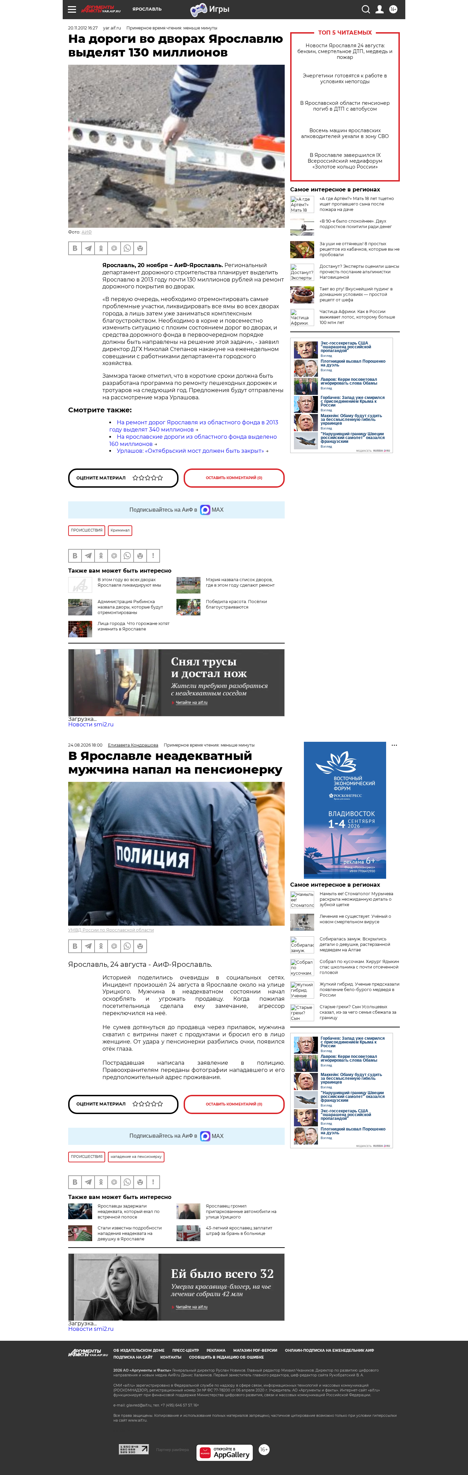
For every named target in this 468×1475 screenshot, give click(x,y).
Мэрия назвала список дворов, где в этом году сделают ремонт (240, 582)
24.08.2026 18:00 (85, 745)
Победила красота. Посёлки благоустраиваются (236, 604)
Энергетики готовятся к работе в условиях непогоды (345, 79)
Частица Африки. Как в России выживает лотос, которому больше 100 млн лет (357, 317)
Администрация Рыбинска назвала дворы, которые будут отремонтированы (130, 607)
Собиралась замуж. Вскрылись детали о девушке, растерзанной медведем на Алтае (355, 944)
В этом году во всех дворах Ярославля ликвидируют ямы (129, 582)
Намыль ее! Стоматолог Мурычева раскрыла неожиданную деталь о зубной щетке (356, 899)
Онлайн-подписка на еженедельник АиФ (329, 1350)
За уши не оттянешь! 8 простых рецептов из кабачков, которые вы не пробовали (359, 249)
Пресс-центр (185, 1350)
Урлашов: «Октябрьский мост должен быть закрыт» (190, 451)
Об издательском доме (138, 1350)
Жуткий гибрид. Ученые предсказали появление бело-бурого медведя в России (359, 990)
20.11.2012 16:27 (83, 27)
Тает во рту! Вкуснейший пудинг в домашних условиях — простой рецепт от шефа (356, 294)
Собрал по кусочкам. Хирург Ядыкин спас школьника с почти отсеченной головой (359, 967)
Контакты (170, 1357)
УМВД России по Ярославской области (111, 930)
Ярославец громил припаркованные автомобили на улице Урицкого (241, 1211)
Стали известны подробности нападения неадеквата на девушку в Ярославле (130, 1233)
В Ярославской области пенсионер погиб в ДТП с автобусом (345, 106)
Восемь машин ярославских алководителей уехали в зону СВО (345, 133)
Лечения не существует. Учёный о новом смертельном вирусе (355, 919)
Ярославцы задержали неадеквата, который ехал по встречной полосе (129, 1211)
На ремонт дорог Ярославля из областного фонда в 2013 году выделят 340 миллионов (193, 426)
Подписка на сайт (132, 1357)
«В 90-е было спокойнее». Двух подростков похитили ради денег (356, 223)
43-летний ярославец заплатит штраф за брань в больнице (239, 1230)
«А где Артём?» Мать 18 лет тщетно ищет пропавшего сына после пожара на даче (357, 204)
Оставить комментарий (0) (234, 478)
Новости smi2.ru (91, 724)
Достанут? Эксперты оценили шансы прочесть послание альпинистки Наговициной (359, 272)
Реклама (216, 1350)
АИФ (87, 232)
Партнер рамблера (172, 1450)
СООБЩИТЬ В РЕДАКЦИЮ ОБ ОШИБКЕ (226, 1357)
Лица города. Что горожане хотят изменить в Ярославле (134, 626)
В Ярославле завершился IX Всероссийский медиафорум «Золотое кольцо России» (345, 161)
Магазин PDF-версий (255, 1350)
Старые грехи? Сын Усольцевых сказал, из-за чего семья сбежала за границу (358, 1012)
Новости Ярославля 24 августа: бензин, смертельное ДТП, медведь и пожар (345, 51)
